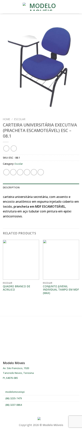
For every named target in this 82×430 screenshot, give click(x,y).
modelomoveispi (15, 392)
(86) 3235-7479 (13, 398)
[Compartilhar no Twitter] (20, 172)
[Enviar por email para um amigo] (27, 172)
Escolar (19, 119)
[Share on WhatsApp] (6, 172)
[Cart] (77, 6)
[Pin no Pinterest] (34, 172)
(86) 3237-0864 (13, 405)
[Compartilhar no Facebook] (13, 172)
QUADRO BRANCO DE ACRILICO (16, 288)
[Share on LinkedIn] (41, 172)
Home (6, 119)
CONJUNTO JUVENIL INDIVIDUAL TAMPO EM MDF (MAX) (61, 290)
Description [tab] (11, 187)
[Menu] (5, 6)
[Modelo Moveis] (41, 6)
